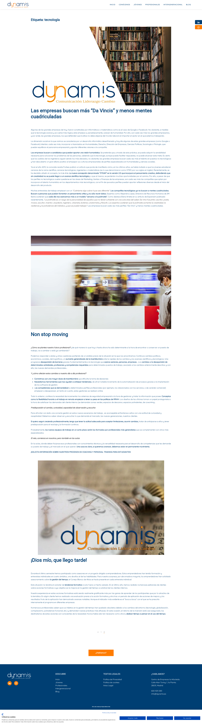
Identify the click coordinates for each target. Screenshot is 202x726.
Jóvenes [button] (138, 4)
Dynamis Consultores (52, 122)
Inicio (112, 4)
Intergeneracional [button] (173, 4)
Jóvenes (59, 682)
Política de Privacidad (112, 679)
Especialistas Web (106, 706)
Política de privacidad (109, 713)
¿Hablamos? (101, 653)
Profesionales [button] (152, 4)
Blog (188, 4)
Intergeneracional (63, 688)
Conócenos (124, 4)
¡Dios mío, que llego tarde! (59, 560)
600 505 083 (156, 691)
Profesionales (61, 685)
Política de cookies (111, 682)
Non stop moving (49, 334)
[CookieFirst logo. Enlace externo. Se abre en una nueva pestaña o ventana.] (3, 714)
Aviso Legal (108, 685)
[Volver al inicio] (18, 4)
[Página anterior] (98, 632)
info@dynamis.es (158, 694)
